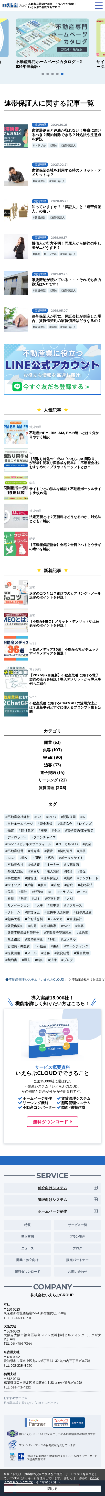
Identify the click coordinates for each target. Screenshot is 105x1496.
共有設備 (72, 864)
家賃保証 (40, 181)
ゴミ (37, 898)
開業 (38, 857)
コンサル (69, 939)
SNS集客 (27, 830)
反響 (30, 885)
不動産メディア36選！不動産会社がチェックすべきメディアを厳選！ (64, 651)
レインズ (85, 823)
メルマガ (56, 919)
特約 (40, 959)
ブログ (68, 959)
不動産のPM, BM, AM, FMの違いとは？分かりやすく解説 (64, 435)
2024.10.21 (59, 125)
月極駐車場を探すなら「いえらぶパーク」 (31, 1403)
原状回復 (14, 953)
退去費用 (82, 953)
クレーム (14, 912)
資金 (88, 844)
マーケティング (77, 946)
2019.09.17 (59, 237)
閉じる (52, 1489)
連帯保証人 (69, 145)
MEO (52, 816)
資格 (82, 850)
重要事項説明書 (58, 912)
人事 (40, 905)
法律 (53, 959)
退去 (27, 959)
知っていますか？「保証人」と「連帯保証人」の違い (66, 208)
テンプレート (88, 878)
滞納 (54, 145)
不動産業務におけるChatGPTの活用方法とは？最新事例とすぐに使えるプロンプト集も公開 (65, 707)
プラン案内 (77, 1236)
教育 (24, 898)
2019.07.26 (59, 274)
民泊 (69, 871)
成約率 (83, 932)
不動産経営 (15, 850)
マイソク (14, 885)
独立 (24, 857)
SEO (11, 857)
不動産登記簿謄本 (59, 932)
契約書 (12, 959)
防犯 (56, 885)
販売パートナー (77, 1260)
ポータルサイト (72, 857)
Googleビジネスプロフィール (29, 844)
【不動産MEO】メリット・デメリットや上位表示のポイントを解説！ (64, 623)
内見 (33, 925)
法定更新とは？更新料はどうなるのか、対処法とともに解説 (65, 519)
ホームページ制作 (52, 1211)
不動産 (41, 946)
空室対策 (53, 898)
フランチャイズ (44, 837)
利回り (35, 871)
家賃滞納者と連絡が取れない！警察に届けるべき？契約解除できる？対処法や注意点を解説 (66, 134)
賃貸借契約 (15, 925)
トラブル (40, 145)
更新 (56, 946)
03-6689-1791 (20, 1318)
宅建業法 (86, 885)
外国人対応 (15, 871)
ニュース (27, 1248)
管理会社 (75, 919)
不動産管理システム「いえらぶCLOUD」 (38, 979)
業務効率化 (35, 939)
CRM (83, 891)
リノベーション (19, 905)
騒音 (50, 850)
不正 (57, 830)
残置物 (38, 891)
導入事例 (27, 1236)
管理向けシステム (52, 1199)
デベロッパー (17, 837)
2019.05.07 (59, 310)
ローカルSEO (68, 844)
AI (84, 816)
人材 (70, 898)
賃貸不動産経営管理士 (23, 932)
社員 (11, 898)
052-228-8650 (21, 1365)
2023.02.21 (59, 164)
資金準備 (46, 823)
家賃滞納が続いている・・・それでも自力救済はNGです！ (66, 281)
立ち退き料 (35, 919)
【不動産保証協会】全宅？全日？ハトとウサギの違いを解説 (65, 547)
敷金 (43, 885)
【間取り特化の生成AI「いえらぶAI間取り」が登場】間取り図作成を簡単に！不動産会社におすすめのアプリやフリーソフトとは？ (65, 463)
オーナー (53, 864)
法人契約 (53, 871)
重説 (44, 830)
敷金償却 (14, 939)
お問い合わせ (77, 1271)
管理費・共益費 (19, 946)
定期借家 (49, 925)
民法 (11, 891)
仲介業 (35, 850)
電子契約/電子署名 (80, 830)
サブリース (74, 905)
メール (32, 953)
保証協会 (65, 823)
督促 (82, 871)
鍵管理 (32, 878)
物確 (11, 830)
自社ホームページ (20, 823)
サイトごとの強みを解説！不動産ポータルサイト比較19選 (65, 491)
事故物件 (14, 878)
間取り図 (69, 816)
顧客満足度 (84, 912)
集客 (80, 925)
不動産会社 (15, 864)
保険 (24, 891)
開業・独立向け (27, 1260)
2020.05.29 (59, 201)
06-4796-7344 (21, 1343)
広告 (51, 857)
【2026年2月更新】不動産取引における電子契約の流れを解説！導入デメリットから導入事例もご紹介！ (65, 679)
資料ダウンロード (27, 1271)
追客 (46, 953)
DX (39, 816)
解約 (37, 254)
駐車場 (54, 905)
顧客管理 (14, 919)
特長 (27, 1225)
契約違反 (66, 850)
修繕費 (35, 864)
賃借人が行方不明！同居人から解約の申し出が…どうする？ (66, 245)
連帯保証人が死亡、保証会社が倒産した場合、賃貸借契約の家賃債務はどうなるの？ (66, 318)
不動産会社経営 (19, 816)
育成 (70, 885)
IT (51, 891)
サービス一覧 (77, 1225)
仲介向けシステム (52, 1188)
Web (67, 925)
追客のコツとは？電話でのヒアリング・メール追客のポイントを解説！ (65, 595)
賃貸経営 (40, 217)
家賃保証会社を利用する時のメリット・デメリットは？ (66, 172)
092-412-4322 (20, 1387)
